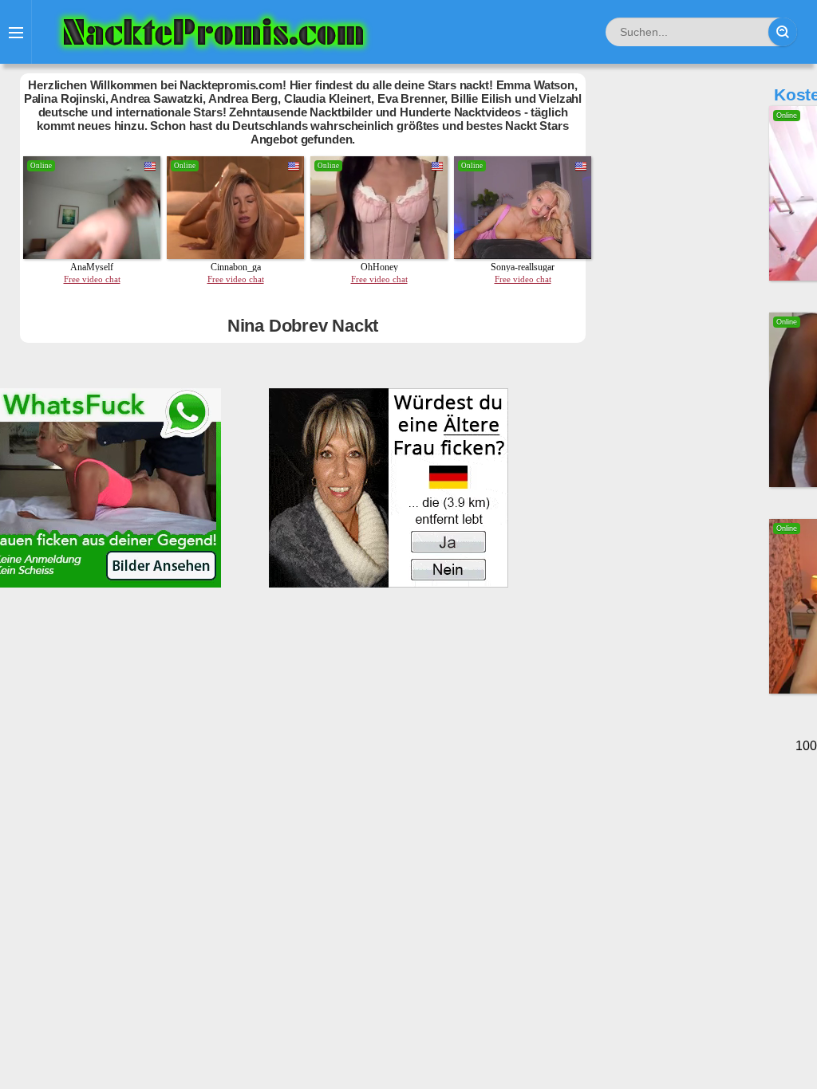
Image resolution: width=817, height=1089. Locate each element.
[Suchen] (782, 32)
